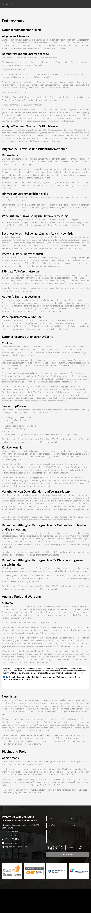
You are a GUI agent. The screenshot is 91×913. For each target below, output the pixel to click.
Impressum (10, 846)
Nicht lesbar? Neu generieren (80, 847)
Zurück (8, 4)
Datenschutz (22, 846)
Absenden (68, 854)
